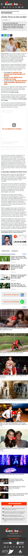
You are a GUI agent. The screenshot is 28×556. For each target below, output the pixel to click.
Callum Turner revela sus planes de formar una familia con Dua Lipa (14, 509)
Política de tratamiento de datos (14, 536)
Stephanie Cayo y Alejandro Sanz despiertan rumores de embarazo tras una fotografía (14, 512)
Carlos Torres (5, 251)
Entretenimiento (6, 13)
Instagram (14, 251)
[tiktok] (7, 7)
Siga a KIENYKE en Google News (11, 294)
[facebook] (22, 7)
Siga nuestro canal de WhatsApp (11, 301)
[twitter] (13, 7)
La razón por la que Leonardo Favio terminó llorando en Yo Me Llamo (14, 74)
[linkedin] (16, 7)
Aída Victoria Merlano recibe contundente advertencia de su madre (15, 82)
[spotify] (4, 7)
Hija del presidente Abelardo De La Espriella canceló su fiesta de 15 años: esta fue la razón (14, 520)
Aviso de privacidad (14, 533)
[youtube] (19, 7)
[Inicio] (13, 3)
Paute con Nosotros (14, 538)
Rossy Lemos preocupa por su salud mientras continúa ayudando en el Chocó (14, 516)
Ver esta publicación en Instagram (12, 129)
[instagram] (10, 7)
